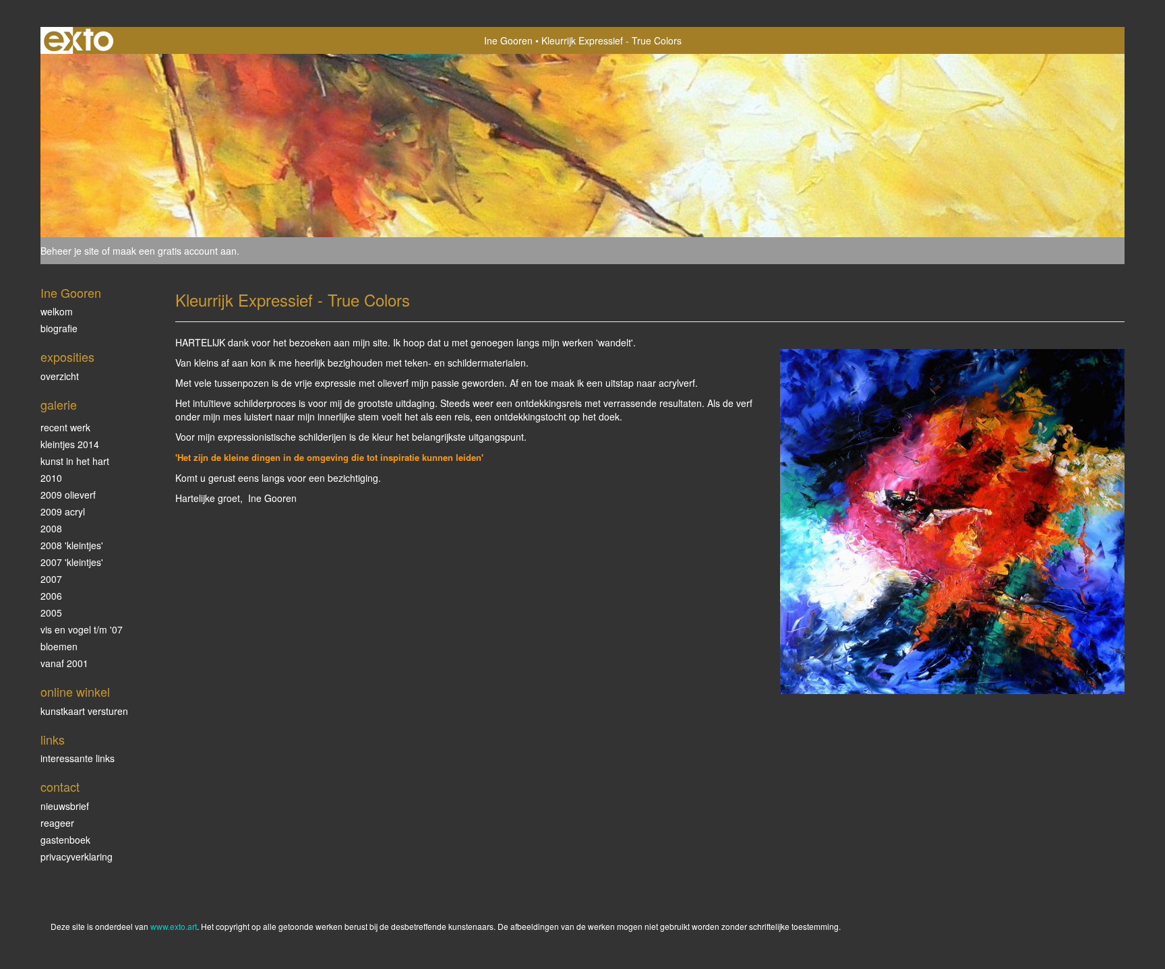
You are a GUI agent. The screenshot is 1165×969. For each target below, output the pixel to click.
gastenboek (65, 839)
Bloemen (59, 646)
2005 (51, 612)
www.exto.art (173, 926)
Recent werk (65, 427)
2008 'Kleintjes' (71, 545)
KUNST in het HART (74, 461)
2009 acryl (62, 511)
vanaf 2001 (64, 663)
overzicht (59, 376)
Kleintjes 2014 (69, 444)
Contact (60, 786)
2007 (51, 579)
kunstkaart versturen (84, 711)
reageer (57, 823)
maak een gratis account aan (175, 250)
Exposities (67, 356)
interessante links (77, 758)
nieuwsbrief (64, 806)
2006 (51, 595)
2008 (51, 528)
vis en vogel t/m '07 (81, 629)
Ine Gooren (508, 40)
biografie (59, 328)
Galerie (58, 404)
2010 (51, 477)
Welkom (56, 311)
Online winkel (75, 691)
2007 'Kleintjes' (71, 562)
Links (52, 739)
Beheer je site (69, 250)
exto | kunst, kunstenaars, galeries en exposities (78, 40)
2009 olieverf (68, 494)
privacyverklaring (76, 856)
